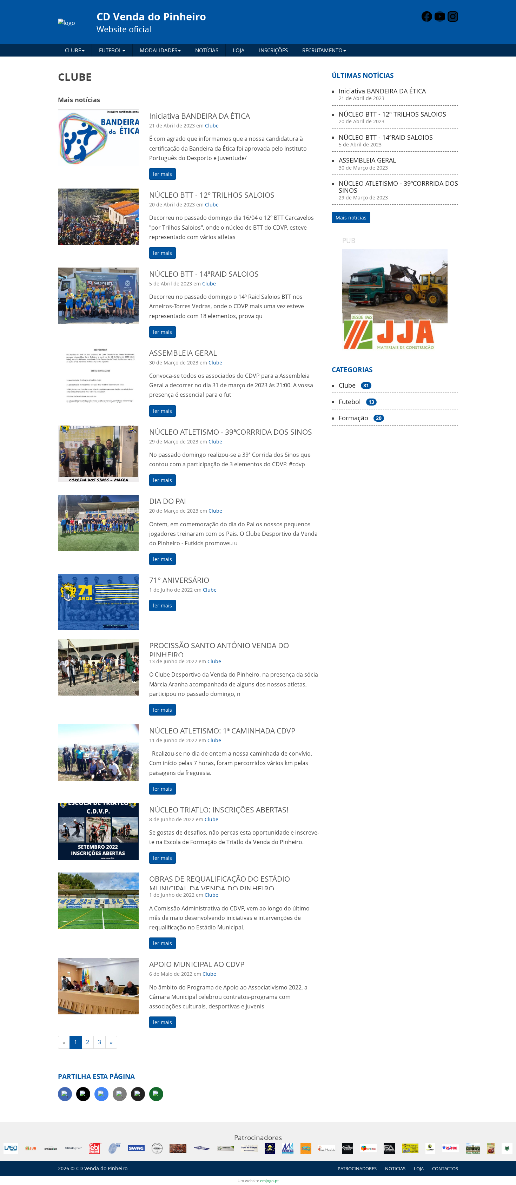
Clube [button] (73, 50)
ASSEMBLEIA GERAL (183, 353)
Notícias (206, 50)
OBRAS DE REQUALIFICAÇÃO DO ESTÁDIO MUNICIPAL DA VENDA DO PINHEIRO (219, 883)
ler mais (162, 174)
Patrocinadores (357, 1168)
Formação (360, 418)
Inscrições (273, 50)
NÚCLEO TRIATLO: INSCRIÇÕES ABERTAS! (219, 810)
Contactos (445, 1168)
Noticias (395, 1168)
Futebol (356, 402)
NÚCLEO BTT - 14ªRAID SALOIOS (204, 274)
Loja (239, 50)
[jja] (395, 301)
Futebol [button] (110, 50)
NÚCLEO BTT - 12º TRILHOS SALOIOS (211, 195)
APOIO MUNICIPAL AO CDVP (197, 964)
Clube (212, 125)
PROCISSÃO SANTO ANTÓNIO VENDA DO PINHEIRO (219, 650)
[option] (395, 301)
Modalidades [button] (158, 50)
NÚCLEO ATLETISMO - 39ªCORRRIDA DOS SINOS (230, 432)
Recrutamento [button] (322, 50)
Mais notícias (351, 217)
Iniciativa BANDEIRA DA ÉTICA (199, 116)
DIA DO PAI (167, 501)
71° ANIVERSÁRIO (179, 580)
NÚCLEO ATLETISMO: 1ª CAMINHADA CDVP (222, 731)
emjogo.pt (269, 1180)
